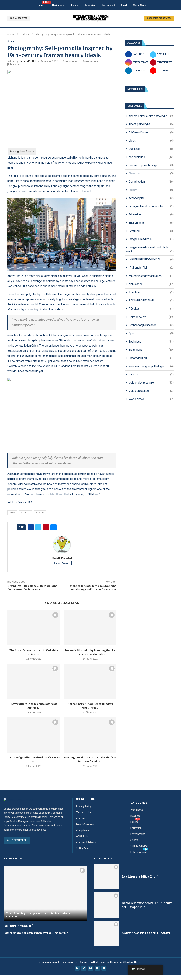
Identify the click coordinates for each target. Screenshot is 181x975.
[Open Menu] (9, 5)
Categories (138, 802)
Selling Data (82, 848)
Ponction (151, 292)
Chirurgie (151, 173)
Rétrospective (151, 317)
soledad (25, 512)
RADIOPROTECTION (151, 300)
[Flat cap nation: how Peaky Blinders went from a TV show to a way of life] (90, 681)
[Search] (172, 5)
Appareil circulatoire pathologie (151, 116)
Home (41, 3)
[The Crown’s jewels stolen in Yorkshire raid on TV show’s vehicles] (33, 627)
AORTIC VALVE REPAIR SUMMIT (146, 933)
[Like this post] (22, 527)
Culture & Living (139, 846)
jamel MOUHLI (27, 61)
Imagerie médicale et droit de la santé (149, 249)
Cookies (80, 818)
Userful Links (86, 799)
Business (57, 5)
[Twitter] (83, 968)
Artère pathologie (151, 124)
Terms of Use (83, 812)
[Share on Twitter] (38, 527)
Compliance (82, 830)
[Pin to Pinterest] (46, 527)
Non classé (151, 284)
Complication (151, 181)
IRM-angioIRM (151, 267)
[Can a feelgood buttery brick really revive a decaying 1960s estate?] (33, 735)
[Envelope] (103, 968)
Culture (75, 5)
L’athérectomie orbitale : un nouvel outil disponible (36, 932)
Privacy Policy (83, 806)
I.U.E (140, 962)
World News (139, 5)
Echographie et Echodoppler (151, 206)
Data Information (85, 824)
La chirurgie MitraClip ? (19, 925)
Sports (134, 840)
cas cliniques (151, 157)
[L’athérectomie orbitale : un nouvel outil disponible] (106, 904)
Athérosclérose (151, 132)
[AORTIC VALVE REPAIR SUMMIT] (106, 933)
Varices (151, 374)
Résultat (151, 308)
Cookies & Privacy (86, 842)
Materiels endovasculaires (151, 276)
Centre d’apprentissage (151, 165)
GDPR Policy (83, 836)
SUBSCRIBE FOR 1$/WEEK (159, 18)
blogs (151, 140)
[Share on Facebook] (31, 527)
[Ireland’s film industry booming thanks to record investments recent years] (90, 627)
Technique (151, 341)
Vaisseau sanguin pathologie (151, 366)
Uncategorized (151, 358)
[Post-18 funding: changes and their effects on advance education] (45, 893)
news (12, 512)
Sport (124, 5)
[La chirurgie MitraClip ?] (106, 876)
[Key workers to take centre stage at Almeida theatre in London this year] (33, 681)
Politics (134, 822)
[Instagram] (90, 968)
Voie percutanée (151, 390)
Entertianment (138, 852)
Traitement (151, 349)
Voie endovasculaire (151, 382)
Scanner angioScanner (151, 325)
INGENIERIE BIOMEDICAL (151, 259)
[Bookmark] (55, 615)
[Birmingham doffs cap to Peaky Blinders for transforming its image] (90, 735)
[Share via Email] (53, 527)
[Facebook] (77, 968)
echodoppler (151, 198)
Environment (108, 5)
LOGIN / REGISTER (18, 18)
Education (90, 5)
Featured (151, 231)
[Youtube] (97, 968)
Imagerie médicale (151, 239)
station (40, 512)
